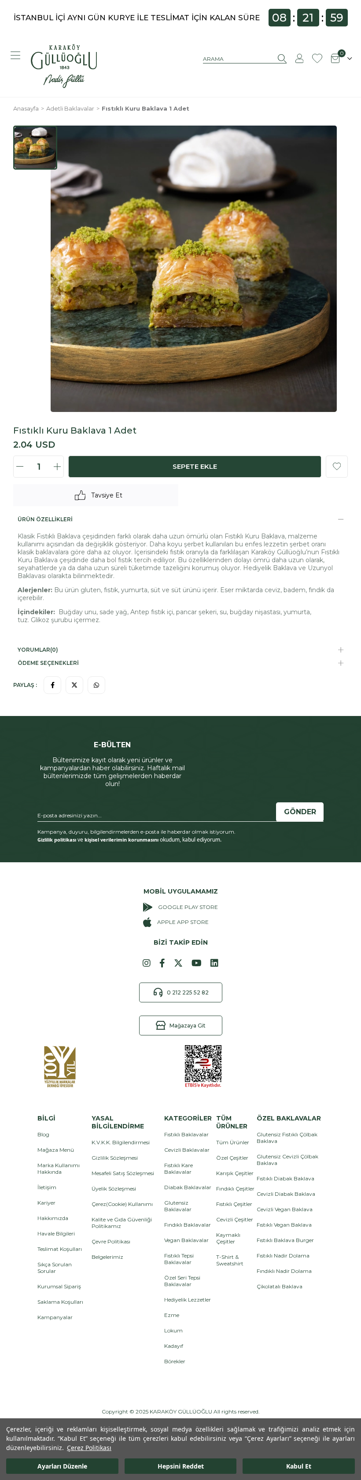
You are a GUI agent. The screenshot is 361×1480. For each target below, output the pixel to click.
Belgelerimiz (107, 1257)
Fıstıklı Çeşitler (234, 1204)
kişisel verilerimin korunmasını (121, 839)
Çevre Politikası (111, 1241)
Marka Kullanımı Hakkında (58, 1168)
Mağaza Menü (55, 1149)
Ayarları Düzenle (62, 1466)
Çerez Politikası (89, 1447)
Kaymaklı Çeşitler (228, 1238)
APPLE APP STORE (182, 922)
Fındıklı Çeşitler (235, 1188)
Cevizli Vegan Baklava (285, 1209)
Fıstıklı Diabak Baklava (285, 1178)
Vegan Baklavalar (186, 1240)
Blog (43, 1134)
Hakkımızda (52, 1218)
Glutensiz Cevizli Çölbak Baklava (287, 1159)
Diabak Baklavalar (187, 1187)
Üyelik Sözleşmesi (114, 1188)
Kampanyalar (55, 1317)
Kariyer (46, 1202)
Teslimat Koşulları (59, 1249)
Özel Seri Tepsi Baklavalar (182, 1280)
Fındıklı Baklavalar (187, 1224)
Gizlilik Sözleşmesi (115, 1157)
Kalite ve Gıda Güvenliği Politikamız (122, 1222)
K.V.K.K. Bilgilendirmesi (121, 1142)
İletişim (46, 1187)
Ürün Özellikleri (45, 519)
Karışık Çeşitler (235, 1173)
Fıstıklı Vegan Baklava (284, 1224)
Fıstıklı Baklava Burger (285, 1240)
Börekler (174, 1361)
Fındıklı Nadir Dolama (284, 1271)
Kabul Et (298, 1466)
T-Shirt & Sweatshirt (229, 1260)
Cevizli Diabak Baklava (286, 1194)
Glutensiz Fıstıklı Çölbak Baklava (287, 1137)
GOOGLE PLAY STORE (188, 907)
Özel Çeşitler (232, 1157)
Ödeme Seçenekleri (48, 663)
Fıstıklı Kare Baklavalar (178, 1168)
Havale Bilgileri (56, 1233)
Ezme (171, 1315)
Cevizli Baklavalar (187, 1149)
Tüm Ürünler (232, 1142)
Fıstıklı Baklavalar (186, 1134)
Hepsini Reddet (181, 1466)
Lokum (173, 1330)
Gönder (300, 812)
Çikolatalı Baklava (279, 1286)
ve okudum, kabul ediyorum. (129, 839)
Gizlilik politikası (56, 839)
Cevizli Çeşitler (234, 1219)
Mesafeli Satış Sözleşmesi (123, 1173)
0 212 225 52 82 (188, 992)
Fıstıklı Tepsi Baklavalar (179, 1258)
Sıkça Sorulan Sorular (54, 1267)
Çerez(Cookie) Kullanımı (122, 1204)
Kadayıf (173, 1346)
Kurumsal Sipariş (59, 1286)
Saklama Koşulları (60, 1301)
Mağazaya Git (187, 1025)
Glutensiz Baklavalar (178, 1206)
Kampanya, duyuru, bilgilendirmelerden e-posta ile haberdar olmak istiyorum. (136, 831)
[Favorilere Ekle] (337, 467)
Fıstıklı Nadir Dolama (283, 1255)
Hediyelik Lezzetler (187, 1299)
